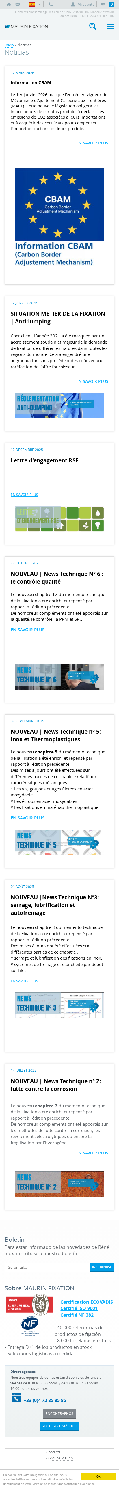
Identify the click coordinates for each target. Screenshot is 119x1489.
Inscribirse (102, 1266)
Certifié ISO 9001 (79, 1308)
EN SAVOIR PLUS (92, 143)
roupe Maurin (62, 1458)
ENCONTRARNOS (59, 1413)
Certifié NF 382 (77, 1315)
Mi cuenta (85, 4)
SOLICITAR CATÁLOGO (59, 1426)
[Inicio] (9, 4)
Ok (98, 1476)
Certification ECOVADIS (86, 1302)
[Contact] (17, 4)
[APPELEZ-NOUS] (51, 4)
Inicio (9, 44)
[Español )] (34, 4)
